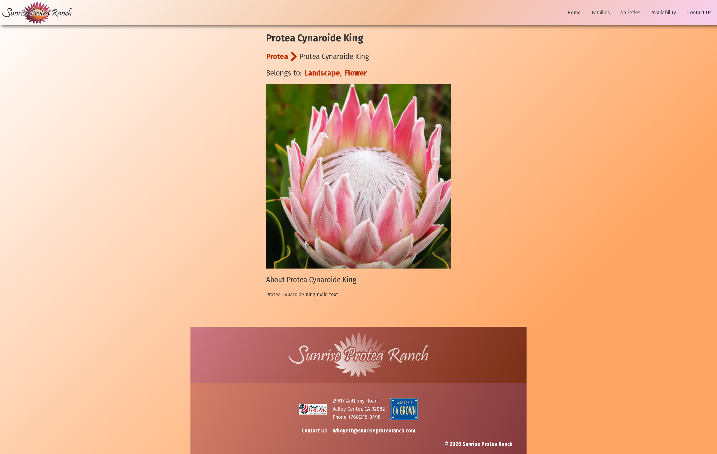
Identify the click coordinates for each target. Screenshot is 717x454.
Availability (663, 12)
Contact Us (699, 12)
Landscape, (323, 72)
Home (574, 12)
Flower (355, 72)
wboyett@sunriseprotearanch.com (374, 430)
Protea (277, 56)
